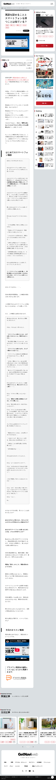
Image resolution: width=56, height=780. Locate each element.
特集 (5, 762)
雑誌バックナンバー (37, 766)
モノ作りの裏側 (47, 15)
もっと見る (29, 68)
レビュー (38, 15)
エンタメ (17, 766)
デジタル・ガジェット (48, 29)
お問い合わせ (3, 778)
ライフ (6, 766)
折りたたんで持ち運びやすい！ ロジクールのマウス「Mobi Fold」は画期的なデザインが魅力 (44, 32)
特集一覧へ (44, 103)
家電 (15, 731)
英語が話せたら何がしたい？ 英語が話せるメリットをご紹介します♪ (17, 79)
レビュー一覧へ (44, 45)
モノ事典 (51, 15)
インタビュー (42, 15)
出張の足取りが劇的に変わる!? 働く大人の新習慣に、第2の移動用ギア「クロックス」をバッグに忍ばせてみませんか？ (28, 734)
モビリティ (32, 762)
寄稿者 (26, 766)
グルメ (11, 766)
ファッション (34, 731)
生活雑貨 (39, 762)
